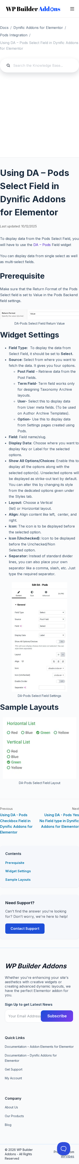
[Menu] (72, 9)
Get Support (13, 1069)
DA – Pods (42, 245)
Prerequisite (14, 863)
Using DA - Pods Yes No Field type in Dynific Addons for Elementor (59, 821)
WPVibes (67, 1156)
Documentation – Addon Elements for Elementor (39, 1046)
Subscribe (57, 1016)
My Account (13, 1078)
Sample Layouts (18, 879)
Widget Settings (18, 871)
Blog (8, 1125)
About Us (11, 1107)
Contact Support (25, 928)
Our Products (14, 1116)
